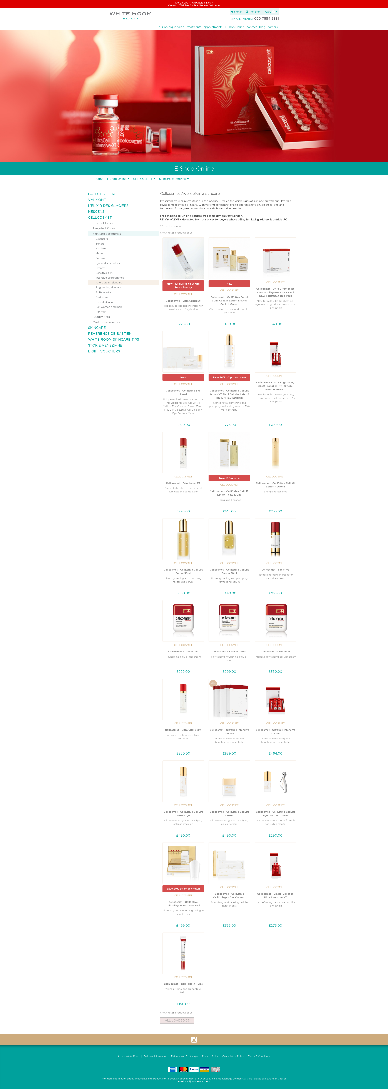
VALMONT (97, 200)
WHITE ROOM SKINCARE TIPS (113, 339)
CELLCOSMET (100, 217)
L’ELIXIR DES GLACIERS (108, 206)
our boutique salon (171, 27)
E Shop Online (234, 27)
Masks (99, 253)
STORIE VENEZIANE (105, 345)
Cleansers (102, 238)
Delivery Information (155, 1056)
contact (252, 27)
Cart (269, 11)
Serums (100, 258)
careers (273, 27)
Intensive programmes (110, 277)
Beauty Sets (101, 317)
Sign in (237, 11)
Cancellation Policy (233, 1056)
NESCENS (96, 211)
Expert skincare (105, 302)
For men (101, 311)
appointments (213, 27)
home (99, 179)
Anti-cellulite (103, 292)
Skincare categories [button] (172, 179)
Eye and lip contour (108, 263)
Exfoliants (102, 248)
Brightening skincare (108, 287)
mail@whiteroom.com (197, 1081)
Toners (100, 243)
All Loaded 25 (177, 1020)
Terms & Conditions (259, 1056)
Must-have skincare (106, 322)
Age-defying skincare (109, 282)
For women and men (109, 306)
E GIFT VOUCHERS (104, 351)
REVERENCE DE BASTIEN (110, 333)
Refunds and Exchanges (184, 1056)
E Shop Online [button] (117, 179)
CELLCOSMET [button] (143, 179)
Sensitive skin (104, 272)
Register (254, 11)
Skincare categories (107, 233)
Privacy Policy (210, 1056)
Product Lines (103, 223)
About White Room (129, 1056)
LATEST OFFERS (102, 194)
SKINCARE (97, 328)
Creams (100, 268)
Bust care (102, 297)
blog (262, 27)
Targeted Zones (104, 228)
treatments (194, 27)
